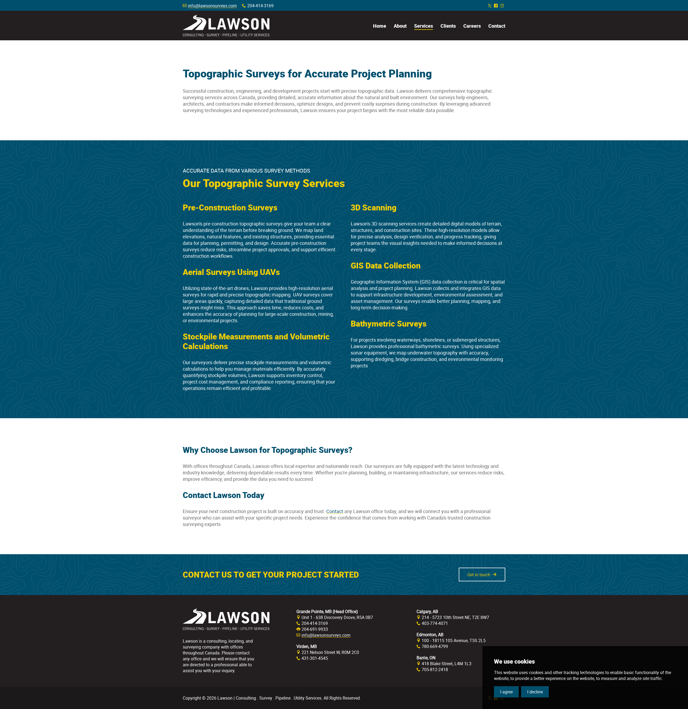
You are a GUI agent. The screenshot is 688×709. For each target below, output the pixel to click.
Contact (334, 511)
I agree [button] (506, 692)
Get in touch (478, 575)
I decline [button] (535, 692)
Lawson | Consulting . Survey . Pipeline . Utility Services (226, 25)
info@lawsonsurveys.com (212, 6)
